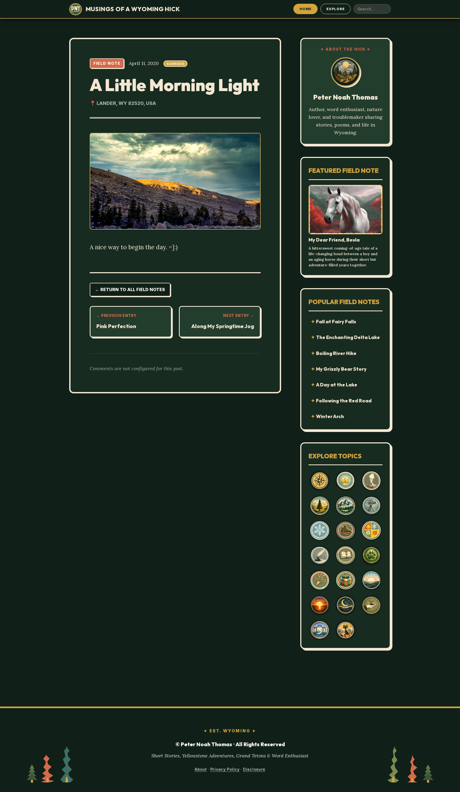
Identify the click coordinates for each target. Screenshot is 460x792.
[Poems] (320, 555)
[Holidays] (345, 580)
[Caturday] (345, 630)
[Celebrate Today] (320, 580)
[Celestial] (345, 605)
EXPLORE (335, 9)
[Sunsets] (320, 605)
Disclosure (254, 769)
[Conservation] (371, 605)
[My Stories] (345, 555)
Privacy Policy (225, 769)
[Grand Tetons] (345, 505)
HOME (305, 9)
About (201, 769)
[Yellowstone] (371, 480)
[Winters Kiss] (320, 530)
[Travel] (320, 630)
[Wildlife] (371, 555)
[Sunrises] (371, 580)
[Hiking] (345, 530)
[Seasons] (371, 530)
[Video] (371, 505)
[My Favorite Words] (345, 480)
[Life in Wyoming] (320, 505)
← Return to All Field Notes (130, 289)
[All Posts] (320, 480)
